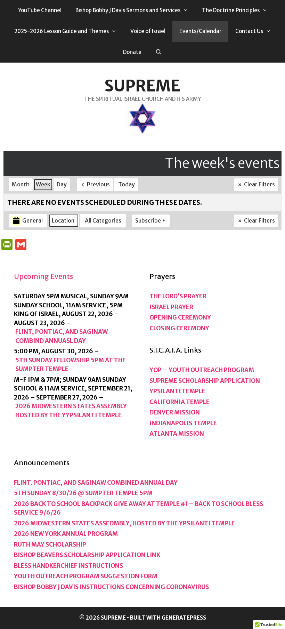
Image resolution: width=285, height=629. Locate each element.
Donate (132, 52)
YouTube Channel (40, 10)
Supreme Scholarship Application (204, 381)
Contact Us (249, 31)
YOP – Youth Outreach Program (201, 370)
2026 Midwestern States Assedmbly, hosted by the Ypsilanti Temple (124, 523)
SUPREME (142, 86)
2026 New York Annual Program (66, 534)
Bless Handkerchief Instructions (68, 566)
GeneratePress (184, 617)
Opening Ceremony (180, 317)
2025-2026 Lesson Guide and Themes (61, 31)
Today (126, 184)
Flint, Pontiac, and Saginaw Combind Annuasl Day (61, 336)
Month (21, 184)
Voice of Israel (147, 31)
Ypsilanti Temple (177, 391)
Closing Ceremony (179, 328)
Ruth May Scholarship (50, 544)
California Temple (179, 402)
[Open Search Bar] (158, 52)
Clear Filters (259, 184)
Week (43, 184)
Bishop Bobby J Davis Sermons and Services (127, 10)
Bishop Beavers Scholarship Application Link (87, 555)
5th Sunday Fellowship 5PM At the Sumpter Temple (70, 364)
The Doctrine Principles (231, 10)
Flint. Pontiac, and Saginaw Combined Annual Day (96, 482)
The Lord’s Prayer (177, 296)
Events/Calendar (200, 31)
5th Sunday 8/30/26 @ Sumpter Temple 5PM (83, 493)
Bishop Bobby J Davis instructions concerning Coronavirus (111, 587)
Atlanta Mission (176, 433)
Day (62, 184)
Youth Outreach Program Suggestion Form (85, 576)
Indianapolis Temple (183, 423)
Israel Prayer (171, 307)
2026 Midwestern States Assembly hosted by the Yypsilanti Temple (71, 410)
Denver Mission (174, 412)
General (32, 220)
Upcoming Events (43, 276)
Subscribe (148, 220)
